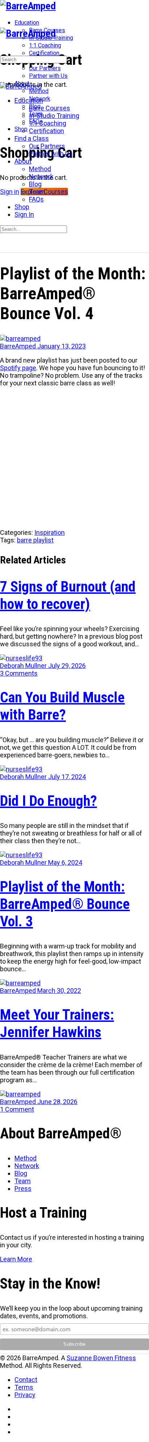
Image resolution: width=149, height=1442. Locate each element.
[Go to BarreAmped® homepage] (28, 6)
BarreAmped (18, 346)
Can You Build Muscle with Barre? (62, 706)
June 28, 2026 (57, 1101)
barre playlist (35, 540)
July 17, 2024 (67, 777)
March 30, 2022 (59, 990)
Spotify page (18, 368)
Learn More (16, 1259)
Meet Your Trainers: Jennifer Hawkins (57, 1023)
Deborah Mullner (24, 665)
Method (25, 1158)
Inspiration (49, 532)
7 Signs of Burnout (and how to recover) (68, 595)
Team (22, 1181)
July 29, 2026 (67, 665)
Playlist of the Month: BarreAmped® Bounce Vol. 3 (65, 904)
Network (26, 1166)
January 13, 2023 (61, 346)
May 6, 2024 (65, 862)
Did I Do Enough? (48, 800)
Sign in (9, 191)
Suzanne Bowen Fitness (101, 1358)
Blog (20, 1173)
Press (22, 1188)
